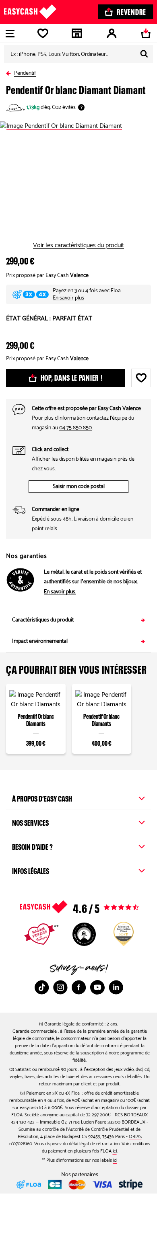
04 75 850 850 (75, 428)
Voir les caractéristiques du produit (78, 245)
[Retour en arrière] (10, 72)
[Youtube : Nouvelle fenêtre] (97, 987)
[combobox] (78, 54)
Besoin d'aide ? (32, 846)
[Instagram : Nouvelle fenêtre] (60, 987)
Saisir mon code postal (79, 486)
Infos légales (30, 870)
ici (115, 1151)
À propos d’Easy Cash (42, 798)
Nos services (30, 822)
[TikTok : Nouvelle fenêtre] (42, 987)
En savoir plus (68, 298)
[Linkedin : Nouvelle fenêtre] (116, 987)
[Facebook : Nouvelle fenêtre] (79, 987)
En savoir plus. (60, 592)
